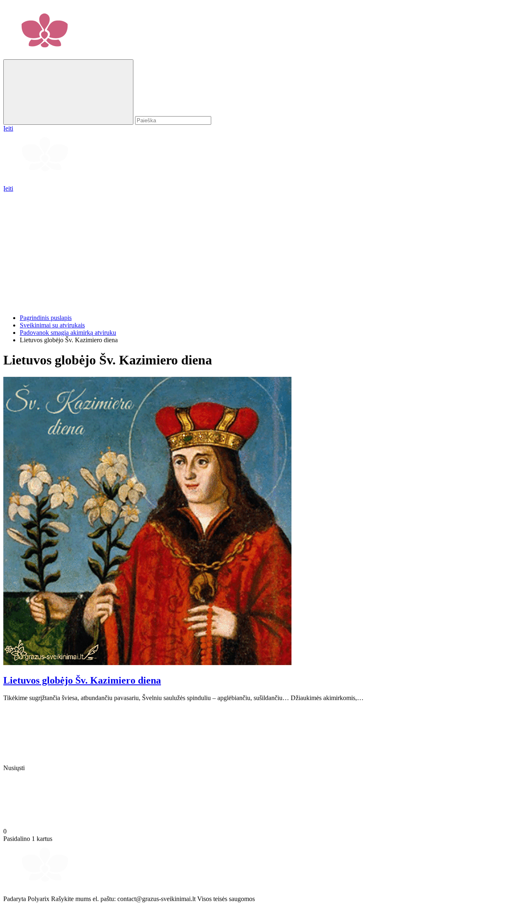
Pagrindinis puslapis (46, 317)
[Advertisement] (250, 250)
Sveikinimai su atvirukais (52, 325)
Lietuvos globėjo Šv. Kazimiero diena (82, 680)
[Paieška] (68, 92)
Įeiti (8, 188)
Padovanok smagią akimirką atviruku (68, 332)
